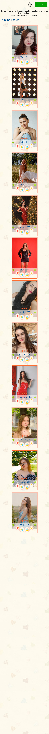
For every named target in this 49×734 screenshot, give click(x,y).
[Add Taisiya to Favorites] (31, 485)
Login (41, 4)
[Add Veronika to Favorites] (31, 358)
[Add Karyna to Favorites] (31, 230)
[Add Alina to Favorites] (31, 145)
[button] (19, 53)
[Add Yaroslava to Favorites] (31, 443)
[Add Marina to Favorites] (31, 315)
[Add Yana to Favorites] (31, 60)
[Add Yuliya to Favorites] (31, 528)
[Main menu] (4, 4)
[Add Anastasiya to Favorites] (31, 400)
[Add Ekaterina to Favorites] (31, 188)
